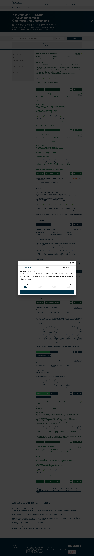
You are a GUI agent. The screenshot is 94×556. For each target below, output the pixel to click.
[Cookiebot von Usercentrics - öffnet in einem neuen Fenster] (68, 263)
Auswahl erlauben (47, 291)
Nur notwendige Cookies (28, 291)
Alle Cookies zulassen (65, 291)
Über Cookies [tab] (66, 267)
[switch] (40, 287)
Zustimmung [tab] (28, 267)
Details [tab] (47, 267)
